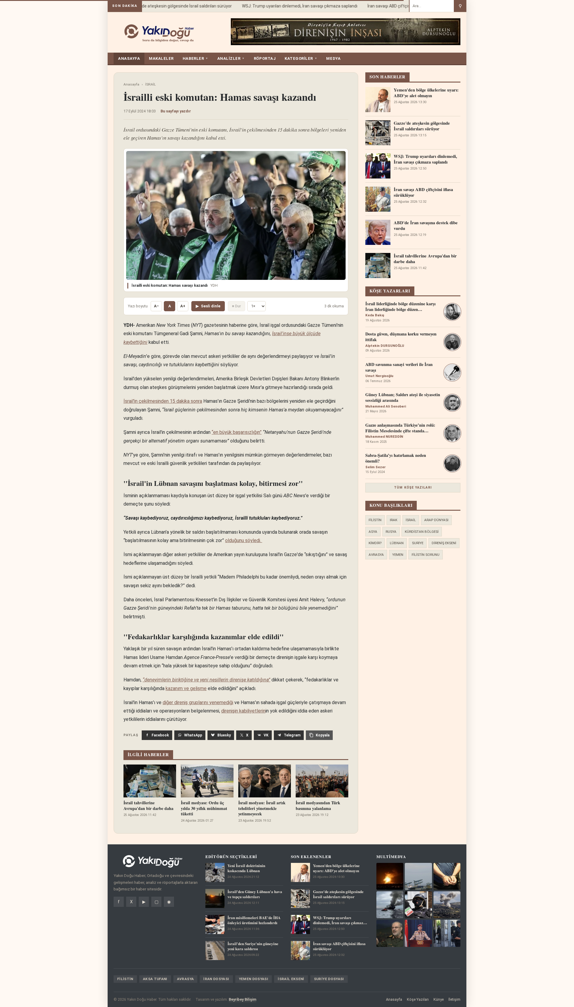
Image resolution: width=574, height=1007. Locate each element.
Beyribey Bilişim (242, 999)
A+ (182, 306)
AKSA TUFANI (155, 979)
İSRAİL (150, 84)
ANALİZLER (231, 58)
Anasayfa (131, 84)
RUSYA (391, 532)
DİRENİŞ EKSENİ (444, 543)
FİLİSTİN (375, 520)
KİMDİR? (375, 543)
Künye (438, 999)
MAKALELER (161, 58)
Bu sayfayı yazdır (176, 111)
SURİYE (417, 543)
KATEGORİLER (301, 58)
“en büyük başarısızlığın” (237, 432)
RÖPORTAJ (265, 58)
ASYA (373, 532)
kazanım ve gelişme (186, 688)
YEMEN (397, 555)
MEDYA (333, 58)
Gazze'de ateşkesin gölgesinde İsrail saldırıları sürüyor (170, 6)
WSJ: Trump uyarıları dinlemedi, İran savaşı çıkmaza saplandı (290, 6)
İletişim (454, 999)
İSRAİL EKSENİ (291, 979)
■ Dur (236, 306)
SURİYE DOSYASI (329, 979)
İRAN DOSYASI (216, 979)
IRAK (393, 520)
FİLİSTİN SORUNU (425, 555)
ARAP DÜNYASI (436, 520)
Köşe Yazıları (418, 999)
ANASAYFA (129, 58)
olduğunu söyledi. (243, 540)
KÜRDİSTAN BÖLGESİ (422, 532)
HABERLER (195, 58)
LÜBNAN (397, 543)
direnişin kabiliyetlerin (243, 711)
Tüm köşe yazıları (413, 487)
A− (156, 306)
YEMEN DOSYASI (253, 979)
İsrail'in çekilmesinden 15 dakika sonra (162, 401)
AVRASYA (376, 555)
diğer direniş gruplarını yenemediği (198, 702)
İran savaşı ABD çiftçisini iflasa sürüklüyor (397, 6)
